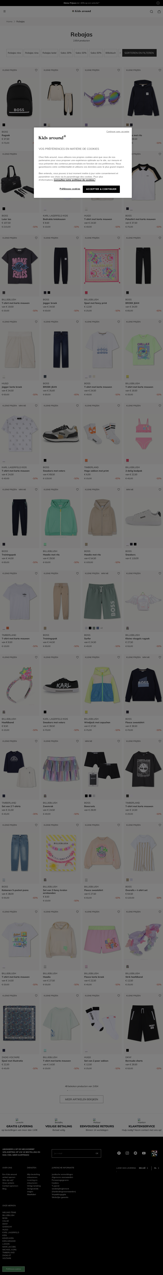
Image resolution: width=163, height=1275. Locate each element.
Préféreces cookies (70, 189)
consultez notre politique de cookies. (74, 180)
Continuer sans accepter (117, 132)
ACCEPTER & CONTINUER (101, 189)
